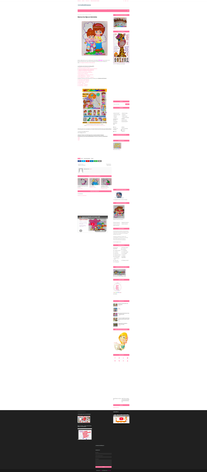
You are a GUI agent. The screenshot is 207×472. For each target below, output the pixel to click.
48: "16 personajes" (116, 256)
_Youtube (115, 117)
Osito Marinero (91, 186)
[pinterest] (115, 361)
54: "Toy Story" (115, 252)
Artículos (123, 131)
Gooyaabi (109, 470)
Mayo (81, 14)
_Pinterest (115, 116)
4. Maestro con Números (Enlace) (84, 71)
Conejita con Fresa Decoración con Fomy (105, 186)
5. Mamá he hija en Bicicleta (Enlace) (85, 72)
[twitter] (126, 1)
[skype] (119, 361)
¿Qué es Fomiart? (116, 113)
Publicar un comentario (82, 195)
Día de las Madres (87, 158)
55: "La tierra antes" (125, 252)
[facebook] (124, 1)
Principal (79, 0)
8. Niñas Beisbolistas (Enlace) (84, 76)
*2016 (79, 138)
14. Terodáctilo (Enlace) (83, 84)
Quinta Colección (116, 225)
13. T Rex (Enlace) (81, 83)
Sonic (119, 308)
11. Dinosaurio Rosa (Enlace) (83, 80)
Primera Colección (116, 222)
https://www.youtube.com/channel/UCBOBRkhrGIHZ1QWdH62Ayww (125, 400)
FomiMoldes (115, 121)
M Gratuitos (115, 123)
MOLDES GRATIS (124, 120)
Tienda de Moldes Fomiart (95, 0)
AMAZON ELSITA (116, 407)
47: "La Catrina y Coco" (116, 258)
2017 (82, 158)
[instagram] (127, 1)
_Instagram (124, 114)
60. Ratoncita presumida (115, 248)
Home (115, 127)
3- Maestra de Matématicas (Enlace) (86, 70)
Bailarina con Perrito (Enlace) (84, 67)
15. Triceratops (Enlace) (82, 85)
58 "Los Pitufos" (123, 249)
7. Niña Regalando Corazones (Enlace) (85, 74)
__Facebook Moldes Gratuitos (125, 118)
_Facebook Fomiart (116, 114)
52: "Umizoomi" (115, 253)
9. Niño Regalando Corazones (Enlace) (86, 77)
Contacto (87, 0)
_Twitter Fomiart (124, 116)
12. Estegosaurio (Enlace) (83, 82)
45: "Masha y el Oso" (125, 260)
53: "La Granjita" (124, 253)
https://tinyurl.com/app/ (117, 399)
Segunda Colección (125, 222)
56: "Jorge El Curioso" (117, 250)
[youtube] (127, 361)
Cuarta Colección (125, 223)
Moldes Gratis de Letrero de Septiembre (123, 304)
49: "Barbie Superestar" (124, 257)
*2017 (79, 140)
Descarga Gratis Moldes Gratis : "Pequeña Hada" (123, 314)
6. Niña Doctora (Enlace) (83, 73)
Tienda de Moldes (125, 128)
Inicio (78, 14)
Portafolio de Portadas (115, 129)
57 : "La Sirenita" (124, 250)
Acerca (83, 0)
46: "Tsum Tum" (116, 260)
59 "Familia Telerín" (125, 247)
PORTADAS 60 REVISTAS (115, 120)
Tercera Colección (116, 223)
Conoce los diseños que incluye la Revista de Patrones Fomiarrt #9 (123, 319)
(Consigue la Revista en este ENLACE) (87, 62)
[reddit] (127, 358)
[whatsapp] (123, 358)
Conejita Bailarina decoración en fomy (83, 186)
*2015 (79, 137)
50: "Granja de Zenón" (117, 254)
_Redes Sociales (124, 113)
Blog (101, 470)
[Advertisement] (95, 149)
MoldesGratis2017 (125, 121)
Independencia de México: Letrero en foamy (122, 324)
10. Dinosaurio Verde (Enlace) (83, 79)
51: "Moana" (124, 254)
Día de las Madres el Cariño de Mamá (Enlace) (88, 68)
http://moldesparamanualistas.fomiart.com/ (96, 125)
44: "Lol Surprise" (116, 261)
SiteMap (123, 127)
